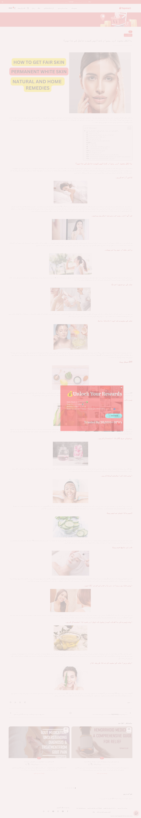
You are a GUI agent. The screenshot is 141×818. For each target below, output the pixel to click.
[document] (70, 409)
